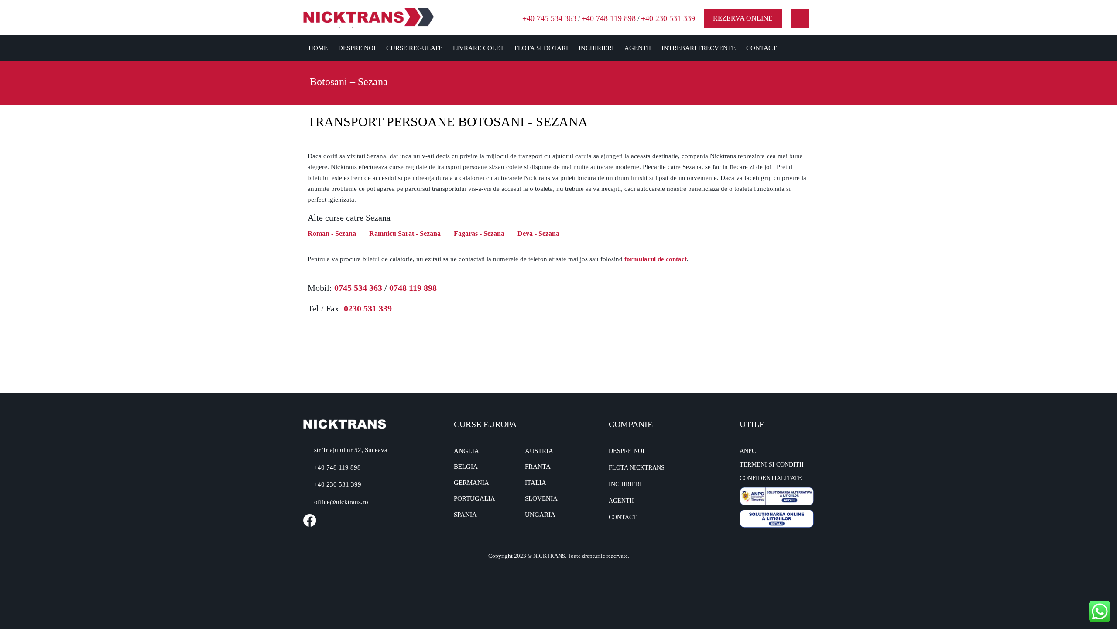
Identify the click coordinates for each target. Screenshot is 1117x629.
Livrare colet (478, 48)
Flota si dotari (541, 48)
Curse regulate (414, 48)
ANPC (748, 451)
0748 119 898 (413, 288)
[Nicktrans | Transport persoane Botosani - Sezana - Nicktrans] (368, 17)
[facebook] (800, 18)
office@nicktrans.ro (341, 501)
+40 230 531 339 (668, 18)
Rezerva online (743, 18)
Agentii (637, 48)
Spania (465, 514)
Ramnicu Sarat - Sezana (405, 233)
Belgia (466, 466)
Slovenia (541, 498)
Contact (761, 48)
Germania (471, 482)
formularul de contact (655, 259)
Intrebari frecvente (698, 48)
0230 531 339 (368, 308)
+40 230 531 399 (337, 484)
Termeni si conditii (772, 464)
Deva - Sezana (538, 233)
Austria (539, 450)
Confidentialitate (771, 478)
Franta (538, 466)
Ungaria (540, 514)
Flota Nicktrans (637, 467)
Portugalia (474, 498)
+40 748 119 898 (609, 18)
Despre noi (357, 48)
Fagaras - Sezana (479, 233)
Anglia (466, 450)
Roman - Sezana (332, 233)
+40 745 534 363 (549, 18)
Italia (535, 482)
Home (318, 48)
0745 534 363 (358, 288)
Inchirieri (596, 48)
